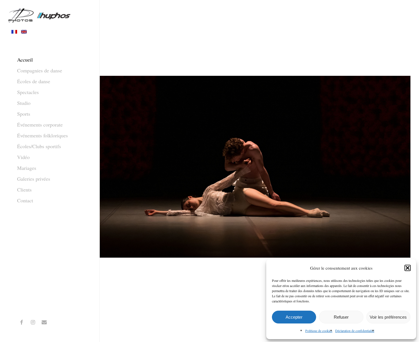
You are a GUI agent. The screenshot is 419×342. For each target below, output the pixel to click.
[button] (407, 268)
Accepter (294, 317)
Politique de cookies (318, 330)
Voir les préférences (388, 317)
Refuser (341, 317)
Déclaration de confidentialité (354, 330)
